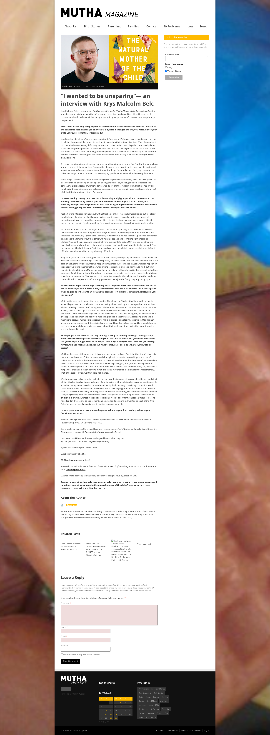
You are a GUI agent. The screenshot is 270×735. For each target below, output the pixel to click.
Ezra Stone (72, 505)
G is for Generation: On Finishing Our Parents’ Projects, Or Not (121, 557)
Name (64, 627)
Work (141, 717)
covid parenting (74, 481)
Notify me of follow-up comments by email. (81, 654)
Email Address (172, 54)
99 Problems (172, 26)
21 (106, 714)
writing (103, 488)
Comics (151, 26)
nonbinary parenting (71, 485)
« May (101, 721)
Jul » (107, 721)
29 (111, 718)
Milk (157, 705)
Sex (166, 713)
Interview (153, 39)
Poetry (141, 713)
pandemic (88, 485)
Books (147, 697)
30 (116, 718)
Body (141, 697)
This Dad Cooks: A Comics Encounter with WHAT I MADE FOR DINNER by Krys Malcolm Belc (96, 549)
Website (64, 645)
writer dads (92, 488)
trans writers (79, 488)
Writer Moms (150, 717)
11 (125, 706)
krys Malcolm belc (102, 481)
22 (111, 714)
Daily (169, 67)
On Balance (143, 709)
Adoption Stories (158, 689)
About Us (71, 26)
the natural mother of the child (110, 485)
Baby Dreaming (145, 693)
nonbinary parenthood (145, 481)
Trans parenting (135, 485)
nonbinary (127, 481)
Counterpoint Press (75, 469)
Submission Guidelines (191, 730)
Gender (142, 701)
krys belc (87, 481)
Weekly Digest (174, 71)
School (159, 713)
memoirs (116, 481)
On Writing (154, 709)
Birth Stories (92, 26)
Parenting (114, 26)
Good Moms (152, 701)
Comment (66, 603)
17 (121, 710)
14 (106, 710)
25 (125, 714)
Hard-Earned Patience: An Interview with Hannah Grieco (70, 546)
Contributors (172, 730)
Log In (206, 730)
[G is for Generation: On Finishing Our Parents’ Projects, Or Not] (121, 551)
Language (142, 705)
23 (116, 714)
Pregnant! (150, 713)
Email (64, 636)
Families (133, 26)
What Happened (144, 544)
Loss (191, 26)
